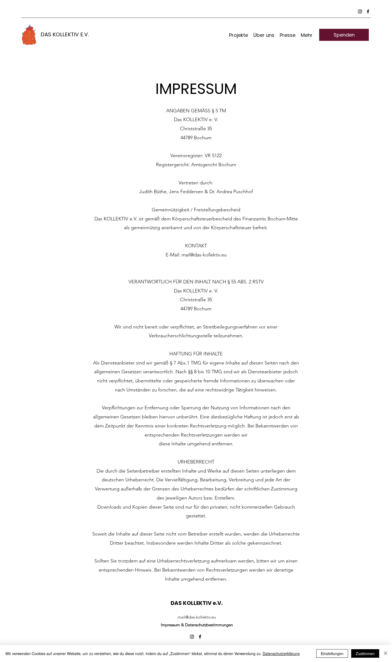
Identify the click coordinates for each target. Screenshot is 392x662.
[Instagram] (360, 11)
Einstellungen (332, 653)
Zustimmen (365, 653)
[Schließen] (385, 653)
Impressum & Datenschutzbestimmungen (197, 624)
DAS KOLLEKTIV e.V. (197, 603)
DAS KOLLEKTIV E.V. (65, 34)
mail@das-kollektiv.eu (204, 255)
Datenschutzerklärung (281, 653)
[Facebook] (368, 11)
